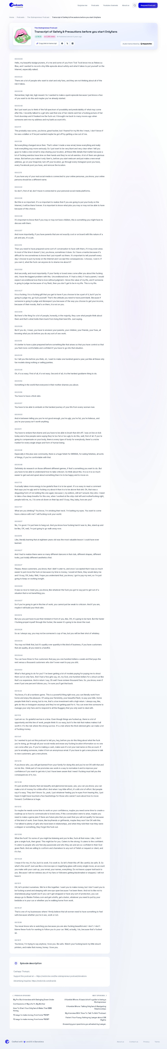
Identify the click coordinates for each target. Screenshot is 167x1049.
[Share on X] (67, 43)
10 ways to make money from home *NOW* (31, 1015)
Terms (157, 1042)
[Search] (134, 5)
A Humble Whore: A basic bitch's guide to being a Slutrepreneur (85, 1001)
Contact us (133, 1042)
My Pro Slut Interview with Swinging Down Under (33, 1000)
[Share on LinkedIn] (72, 43)
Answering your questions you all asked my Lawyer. (84, 1024)
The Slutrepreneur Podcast (38, 17)
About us (125, 5)
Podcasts (95, 5)
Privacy (146, 1042)
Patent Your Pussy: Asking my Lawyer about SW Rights (86, 1018)
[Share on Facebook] (62, 43)
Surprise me (82, 5)
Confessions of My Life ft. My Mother (29, 1004)
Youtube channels (110, 5)
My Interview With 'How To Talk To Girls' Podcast (85, 1013)
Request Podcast (148, 5)
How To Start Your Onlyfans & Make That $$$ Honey (32, 1009)
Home (11, 17)
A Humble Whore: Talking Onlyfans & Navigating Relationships (86, 1007)
